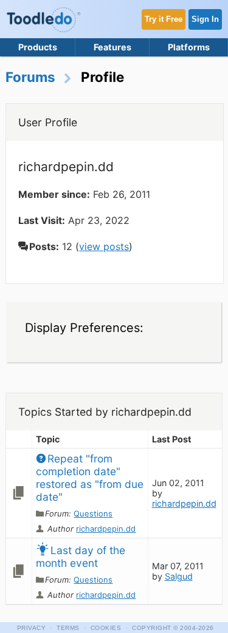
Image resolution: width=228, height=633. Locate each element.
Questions (93, 513)
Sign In (205, 19)
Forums (30, 77)
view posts (104, 246)
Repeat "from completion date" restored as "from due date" (91, 477)
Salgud (179, 576)
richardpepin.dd (106, 528)
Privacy (31, 628)
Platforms (189, 47)
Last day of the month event (82, 556)
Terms (68, 628)
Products (37, 47)
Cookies (106, 628)
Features (112, 47)
